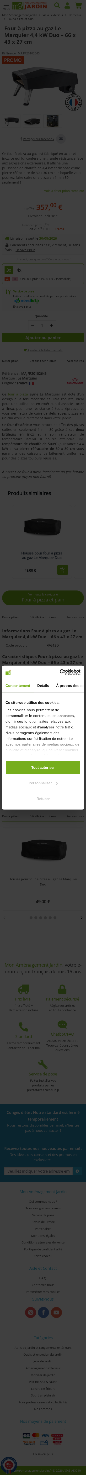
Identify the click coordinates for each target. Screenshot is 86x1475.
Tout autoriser (43, 767)
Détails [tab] (43, 685)
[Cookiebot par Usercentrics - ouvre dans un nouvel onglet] (61, 672)
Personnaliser (40, 783)
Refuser (43, 798)
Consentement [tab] (17, 685)
